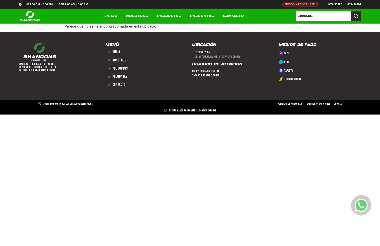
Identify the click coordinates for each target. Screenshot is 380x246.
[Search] (356, 16)
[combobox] (323, 16)
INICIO (111, 16)
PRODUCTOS (169, 16)
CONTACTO (233, 16)
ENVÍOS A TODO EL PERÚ (301, 4)
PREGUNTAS (202, 16)
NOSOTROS (137, 16)
